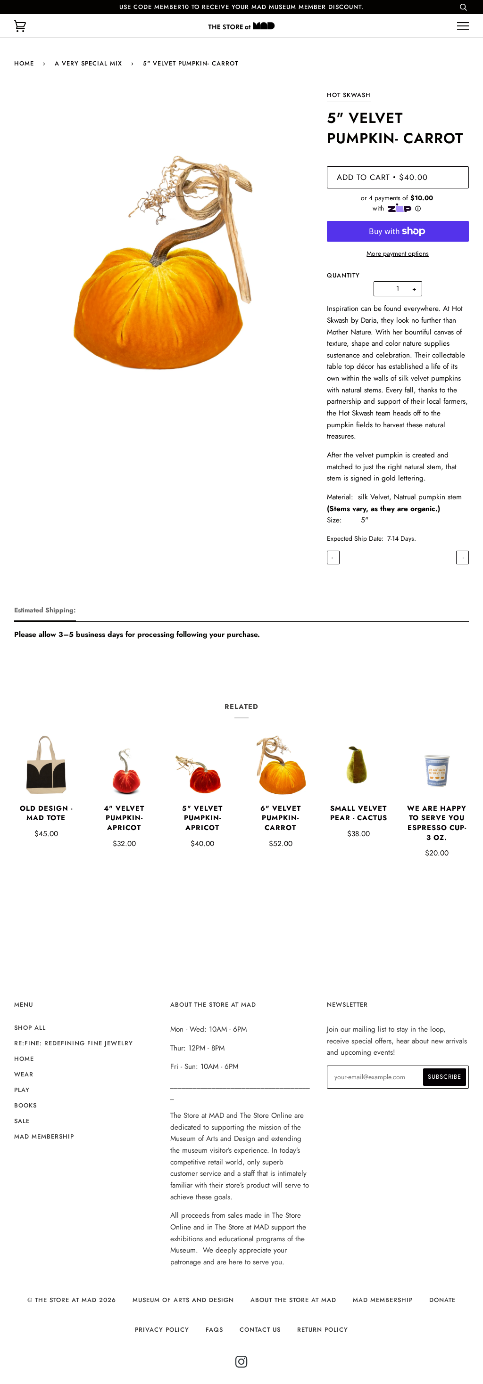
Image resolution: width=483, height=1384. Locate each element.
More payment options (397, 253)
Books (25, 1105)
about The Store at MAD (293, 1299)
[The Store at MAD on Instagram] (241, 1364)
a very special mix (88, 63)
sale (22, 1120)
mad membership (44, 1136)
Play (22, 1089)
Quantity (343, 275)
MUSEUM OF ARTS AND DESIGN (183, 1299)
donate (442, 1299)
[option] (163, 238)
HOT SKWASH (349, 94)
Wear (23, 1074)
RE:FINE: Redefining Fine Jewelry (73, 1043)
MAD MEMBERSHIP (383, 1299)
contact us (260, 1329)
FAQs (214, 1329)
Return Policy (322, 1329)
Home (24, 63)
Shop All (30, 1027)
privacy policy (162, 1329)
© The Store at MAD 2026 (71, 1299)
